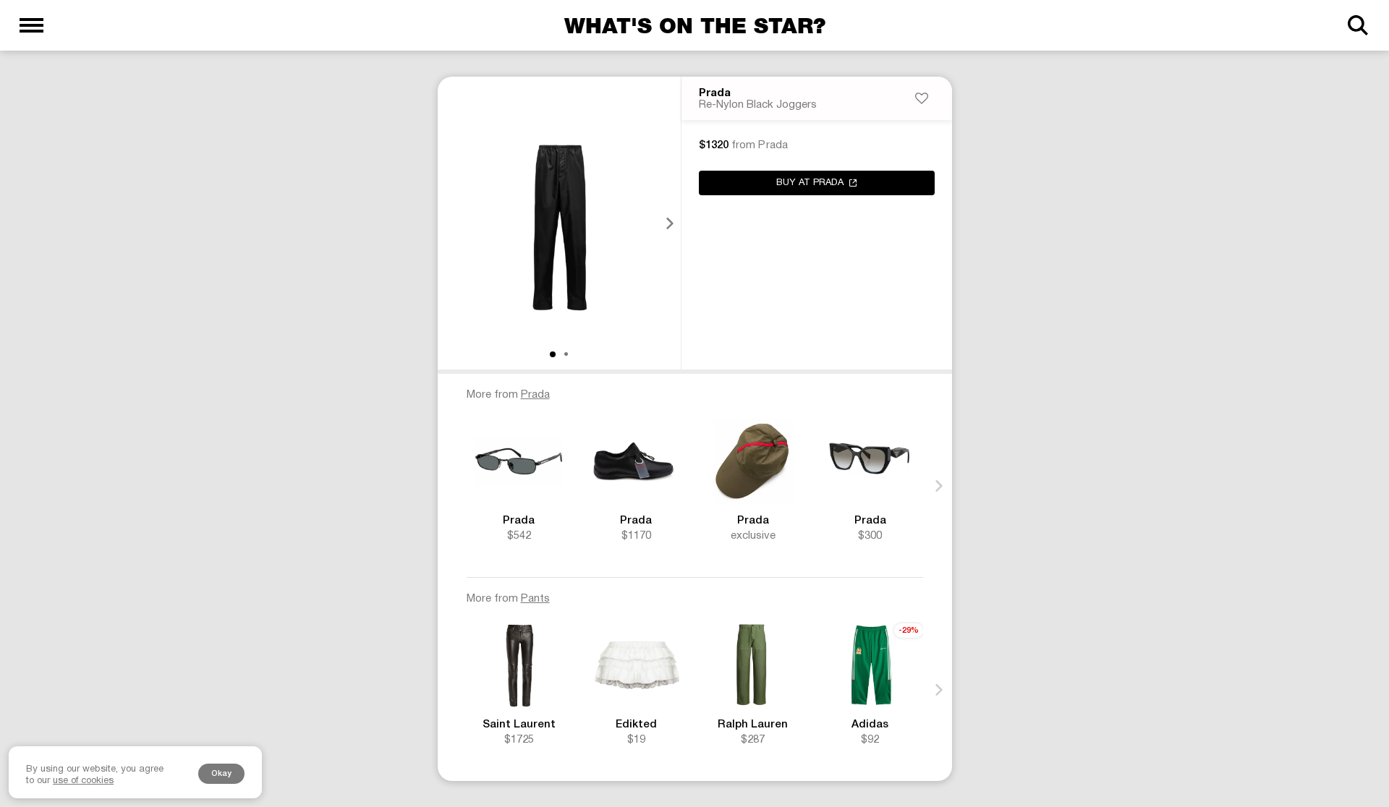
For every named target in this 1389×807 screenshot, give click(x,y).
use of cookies (83, 781)
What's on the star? (694, 25)
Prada (715, 93)
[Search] (1357, 25)
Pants (535, 599)
